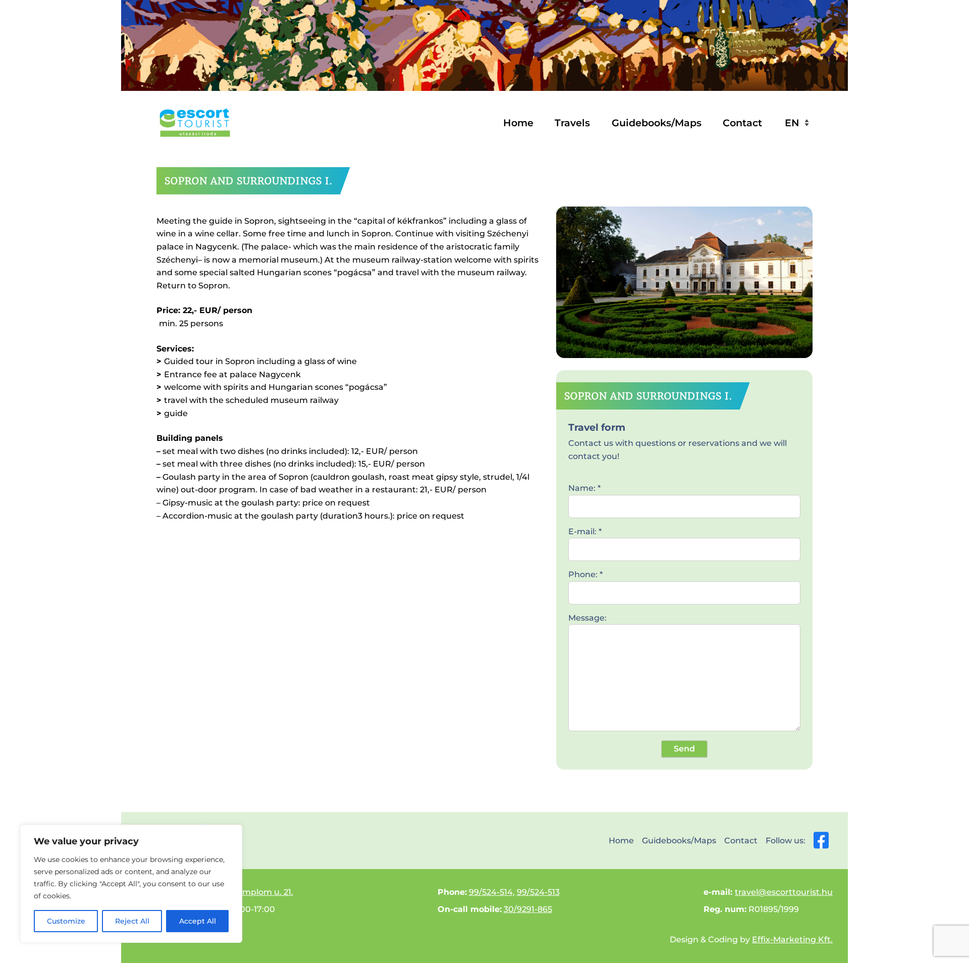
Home (518, 123)
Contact (742, 123)
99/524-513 (538, 892)
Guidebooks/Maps (657, 123)
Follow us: (785, 840)
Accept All (197, 921)
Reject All (132, 921)
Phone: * (585, 574)
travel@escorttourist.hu (784, 892)
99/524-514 (491, 892)
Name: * (584, 488)
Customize (66, 921)
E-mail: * (585, 531)
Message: (587, 618)
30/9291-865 (528, 909)
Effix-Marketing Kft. (792, 939)
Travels (572, 123)
